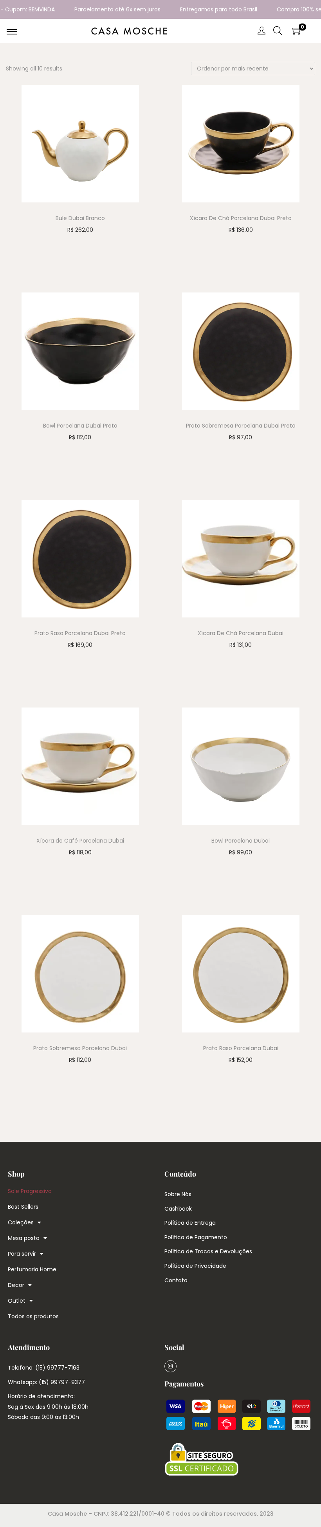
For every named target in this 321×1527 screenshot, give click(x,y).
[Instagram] (170, 1366)
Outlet (16, 1301)
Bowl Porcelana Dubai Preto (80, 426)
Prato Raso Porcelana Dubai (240, 1048)
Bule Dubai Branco (80, 218)
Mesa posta (24, 1238)
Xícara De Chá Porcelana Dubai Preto (241, 218)
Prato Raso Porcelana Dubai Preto (80, 633)
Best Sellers (23, 1207)
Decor (16, 1285)
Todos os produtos (33, 1316)
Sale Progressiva (30, 1191)
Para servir (22, 1254)
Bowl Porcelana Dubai (240, 841)
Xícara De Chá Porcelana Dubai (240, 633)
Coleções (21, 1222)
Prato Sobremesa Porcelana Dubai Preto (241, 426)
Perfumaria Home (32, 1269)
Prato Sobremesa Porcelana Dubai (80, 1048)
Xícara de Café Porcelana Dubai (80, 841)
